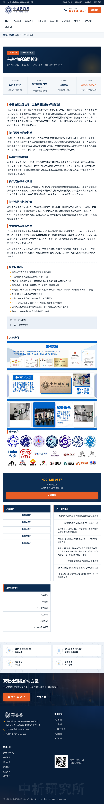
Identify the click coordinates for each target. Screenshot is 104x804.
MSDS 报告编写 (41, 627)
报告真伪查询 (67, 2)
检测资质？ (27, 529)
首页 (7, 21)
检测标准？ (27, 543)
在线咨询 (94, 10)
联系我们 (97, 2)
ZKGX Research (61, 799)
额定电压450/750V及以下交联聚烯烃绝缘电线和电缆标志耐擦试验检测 (41, 281)
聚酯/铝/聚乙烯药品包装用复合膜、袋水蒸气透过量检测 (35, 285)
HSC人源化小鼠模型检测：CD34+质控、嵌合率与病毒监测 (37, 303)
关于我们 (6, 776)
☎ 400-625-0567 (16, 697)
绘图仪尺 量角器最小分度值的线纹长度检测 (30, 311)
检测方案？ (27, 522)
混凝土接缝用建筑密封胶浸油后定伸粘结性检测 (32, 298)
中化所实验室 (27, 35)
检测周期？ (27, 515)
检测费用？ (27, 536)
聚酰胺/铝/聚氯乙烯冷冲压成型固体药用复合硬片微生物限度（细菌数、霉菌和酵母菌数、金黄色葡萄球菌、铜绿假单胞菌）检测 (54, 290)
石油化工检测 (42, 608)
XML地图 (88, 2)
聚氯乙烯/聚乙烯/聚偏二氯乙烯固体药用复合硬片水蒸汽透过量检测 (40, 307)
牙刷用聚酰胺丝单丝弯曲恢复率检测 (27, 294)
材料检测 (29, 21)
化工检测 (42, 21)
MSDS (77, 21)
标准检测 (6, 762)
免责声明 (6, 772)
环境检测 (66, 21)
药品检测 (54, 21)
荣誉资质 (88, 21)
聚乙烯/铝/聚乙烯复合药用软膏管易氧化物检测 (31, 272)
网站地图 (78, 2)
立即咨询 (52, 495)
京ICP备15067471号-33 (39, 799)
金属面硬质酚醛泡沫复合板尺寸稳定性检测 (30, 277)
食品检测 (17, 21)
